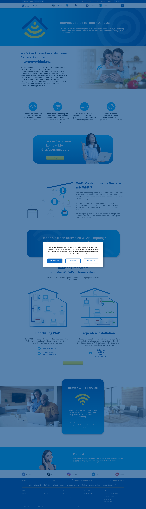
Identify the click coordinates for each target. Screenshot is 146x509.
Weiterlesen (91, 261)
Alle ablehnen (73, 261)
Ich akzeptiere (54, 261)
